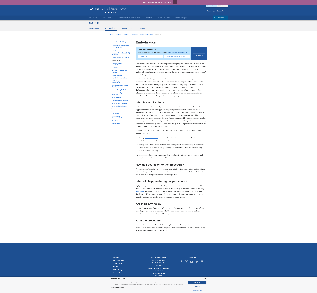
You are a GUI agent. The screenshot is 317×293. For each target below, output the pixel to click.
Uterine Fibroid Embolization (120, 100)
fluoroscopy (140, 191)
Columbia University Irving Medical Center (150, 247)
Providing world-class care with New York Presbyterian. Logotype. (169, 248)
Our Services (134, 34)
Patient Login (211, 11)
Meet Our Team (128, 28)
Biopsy (114, 50)
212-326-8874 (144, 56)
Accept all (197, 282)
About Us (116, 257)
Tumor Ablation (116, 97)
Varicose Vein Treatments (119, 103)
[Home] (108, 10)
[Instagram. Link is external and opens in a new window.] (202, 261)
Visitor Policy (117, 270)
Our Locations (144, 28)
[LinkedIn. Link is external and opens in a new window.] (196, 261)
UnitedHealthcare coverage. (164, 2)
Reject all (197, 286)
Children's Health (222, 6)
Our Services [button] (110, 28)
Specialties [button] (108, 18)
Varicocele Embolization (119, 106)
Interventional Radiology (146, 34)
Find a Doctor (164, 18)
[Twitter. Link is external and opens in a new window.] (186, 261)
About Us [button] (93, 18)
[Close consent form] (205, 278)
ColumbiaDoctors (211, 6)
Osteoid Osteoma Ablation (120, 78)
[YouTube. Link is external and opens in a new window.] (191, 261)
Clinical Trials (117, 263)
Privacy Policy (196, 290)
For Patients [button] (219, 18)
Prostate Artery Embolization (120, 90)
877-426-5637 (159, 270)
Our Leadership (118, 260)
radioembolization (151, 138)
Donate (115, 267)
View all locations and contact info (177, 52)
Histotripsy (115, 67)
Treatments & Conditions (129, 18)
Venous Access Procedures (120, 109)
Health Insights (181, 18)
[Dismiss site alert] (175, 2)
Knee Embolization (117, 75)
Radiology (94, 23)
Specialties (118, 34)
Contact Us (220, 11)
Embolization (116, 60)
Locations (149, 18)
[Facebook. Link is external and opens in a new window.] (181, 261)
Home (112, 34)
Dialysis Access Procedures (120, 57)
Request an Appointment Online (176, 56)
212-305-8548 (159, 275)
